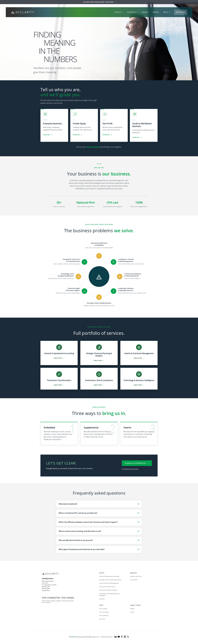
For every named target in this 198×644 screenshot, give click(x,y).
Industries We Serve (135, 576)
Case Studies (133, 580)
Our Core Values (104, 612)
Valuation (102, 599)
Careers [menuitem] (156, 12)
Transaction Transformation (107, 587)
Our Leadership (103, 615)
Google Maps (46, 590)
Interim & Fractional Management (109, 583)
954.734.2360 (46, 588)
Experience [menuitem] (131, 12)
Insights (132, 608)
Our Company (103, 608)
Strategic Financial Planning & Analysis (110, 580)
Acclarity (72, 636)
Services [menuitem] (118, 12)
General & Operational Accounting (109, 576)
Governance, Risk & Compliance (108, 590)
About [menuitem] (166, 12)
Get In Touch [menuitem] (180, 12)
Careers (132, 612)
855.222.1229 (46, 587)
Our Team (102, 619)
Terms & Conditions (107, 636)
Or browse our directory (130, 469)
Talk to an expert (93, 147)
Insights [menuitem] (145, 12)
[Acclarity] (22, 12)
